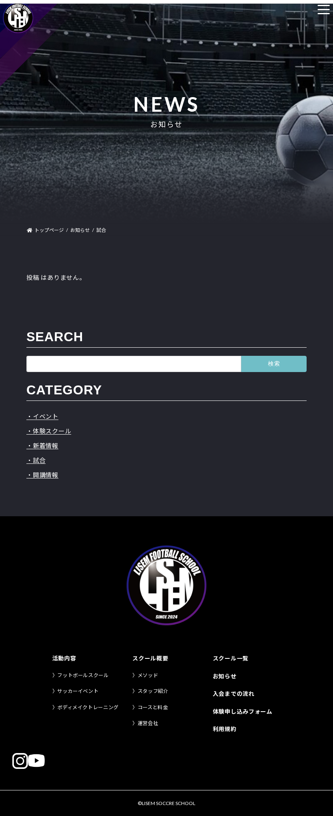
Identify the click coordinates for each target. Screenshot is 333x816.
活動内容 (64, 658)
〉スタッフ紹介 (150, 691)
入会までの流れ (234, 693)
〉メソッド (145, 675)
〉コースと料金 (150, 707)
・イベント (42, 416)
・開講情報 (42, 474)
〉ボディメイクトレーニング (85, 707)
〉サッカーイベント (75, 691)
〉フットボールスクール (80, 675)
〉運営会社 (145, 723)
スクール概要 (150, 658)
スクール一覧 (231, 658)
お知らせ (225, 676)
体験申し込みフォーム (242, 711)
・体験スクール (48, 431)
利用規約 (225, 728)
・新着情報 (42, 445)
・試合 (35, 460)
